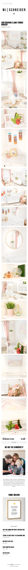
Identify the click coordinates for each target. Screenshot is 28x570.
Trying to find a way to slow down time (14, 536)
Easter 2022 (6, 553)
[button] (14, 14)
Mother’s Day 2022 (8, 541)
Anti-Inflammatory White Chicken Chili (14, 530)
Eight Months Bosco (8, 547)
